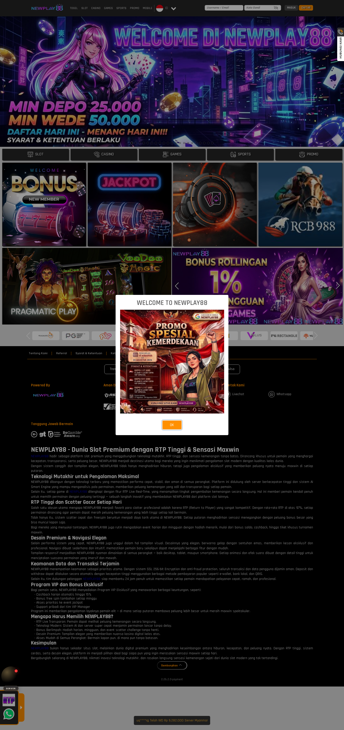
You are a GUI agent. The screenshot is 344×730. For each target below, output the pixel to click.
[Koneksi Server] (11, 676)
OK (172, 425)
